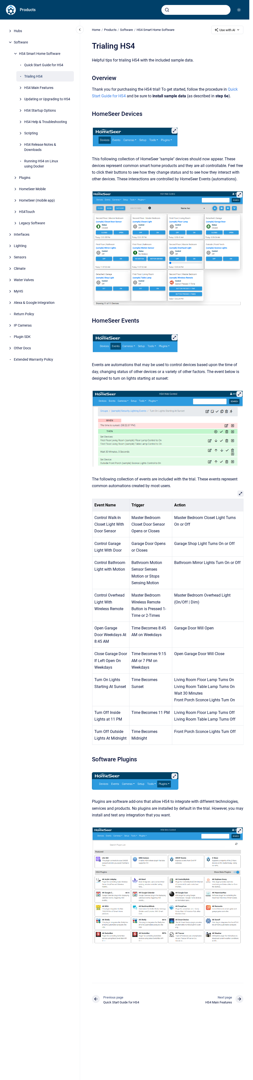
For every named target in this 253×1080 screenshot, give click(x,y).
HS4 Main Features (38, 88)
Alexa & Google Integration (34, 303)
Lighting (20, 246)
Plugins (24, 178)
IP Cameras (23, 325)
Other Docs (22, 348)
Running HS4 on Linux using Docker (41, 163)
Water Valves (24, 280)
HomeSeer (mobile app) (37, 200)
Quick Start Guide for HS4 (43, 65)
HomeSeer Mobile (32, 189)
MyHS (18, 291)
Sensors (20, 257)
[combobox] (196, 10)
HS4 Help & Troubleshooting (45, 122)
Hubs (18, 31)
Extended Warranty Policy (33, 359)
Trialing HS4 (33, 76)
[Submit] (167, 10)
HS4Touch (27, 212)
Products (28, 9)
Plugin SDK (22, 337)
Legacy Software (32, 223)
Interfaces (21, 234)
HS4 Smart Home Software (39, 54)
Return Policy (24, 314)
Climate (19, 268)
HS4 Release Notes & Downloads (40, 147)
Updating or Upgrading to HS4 (47, 99)
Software (21, 42)
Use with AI (227, 30)
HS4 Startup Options (40, 110)
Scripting (31, 133)
